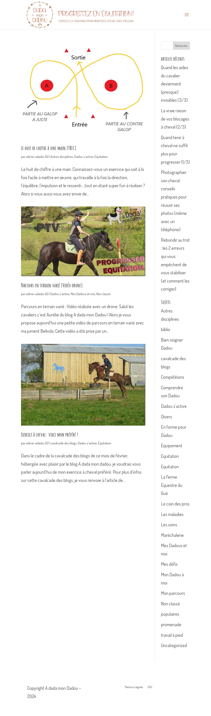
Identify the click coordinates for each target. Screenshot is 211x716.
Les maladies (172, 514)
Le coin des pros (175, 504)
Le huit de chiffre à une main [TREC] (48, 148)
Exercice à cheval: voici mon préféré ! (49, 434)
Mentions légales (134, 687)
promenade (171, 624)
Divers (166, 416)
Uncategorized (174, 645)
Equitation (101, 157)
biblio (165, 329)
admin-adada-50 (37, 157)
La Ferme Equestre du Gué (171, 485)
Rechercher (181, 45)
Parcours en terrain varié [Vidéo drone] (52, 285)
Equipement (171, 445)
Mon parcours (173, 593)
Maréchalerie (172, 535)
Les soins (169, 524)
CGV (150, 687)
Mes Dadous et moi (83, 294)
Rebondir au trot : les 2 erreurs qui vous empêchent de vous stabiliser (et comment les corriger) (175, 264)
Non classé (103, 294)
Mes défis (169, 564)
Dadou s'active (83, 157)
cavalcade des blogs (63, 443)
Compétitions (172, 377)
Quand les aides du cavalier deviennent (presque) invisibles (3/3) (174, 83)
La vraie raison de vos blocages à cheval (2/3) (175, 119)
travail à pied (172, 635)
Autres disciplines (61, 157)
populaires (170, 614)
